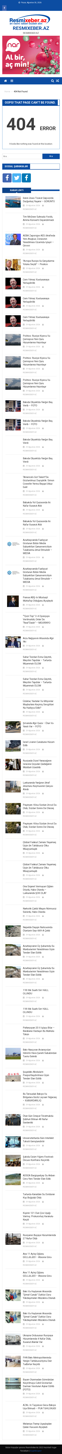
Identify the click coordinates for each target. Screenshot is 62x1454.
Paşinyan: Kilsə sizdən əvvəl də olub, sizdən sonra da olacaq (39, 806)
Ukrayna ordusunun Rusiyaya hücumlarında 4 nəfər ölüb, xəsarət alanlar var (38, 1338)
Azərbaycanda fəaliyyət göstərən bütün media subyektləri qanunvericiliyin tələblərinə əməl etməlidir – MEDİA (37, 547)
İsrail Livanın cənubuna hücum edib (38, 744)
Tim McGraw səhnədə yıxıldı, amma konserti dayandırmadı (38, 218)
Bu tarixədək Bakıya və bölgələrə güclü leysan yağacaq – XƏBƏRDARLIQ (40, 1097)
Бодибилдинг (36, 1451)
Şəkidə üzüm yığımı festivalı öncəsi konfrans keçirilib (38, 1158)
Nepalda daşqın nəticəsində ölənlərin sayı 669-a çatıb (37, 929)
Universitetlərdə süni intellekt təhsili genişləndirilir (38, 1140)
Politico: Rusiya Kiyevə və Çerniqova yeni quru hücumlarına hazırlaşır (36, 339)
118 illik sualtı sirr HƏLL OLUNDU (36, 992)
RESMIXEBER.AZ (31, 28)
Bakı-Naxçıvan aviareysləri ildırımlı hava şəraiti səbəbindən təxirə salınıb (40, 1053)
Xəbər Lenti (16, 190)
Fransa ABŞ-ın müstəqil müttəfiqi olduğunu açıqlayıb (38, 599)
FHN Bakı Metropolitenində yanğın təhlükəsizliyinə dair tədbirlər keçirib (37, 1361)
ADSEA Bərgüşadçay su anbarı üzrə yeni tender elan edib (39, 1177)
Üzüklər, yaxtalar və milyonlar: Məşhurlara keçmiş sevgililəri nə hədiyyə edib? (38, 704)
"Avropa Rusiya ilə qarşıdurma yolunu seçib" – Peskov (38, 262)
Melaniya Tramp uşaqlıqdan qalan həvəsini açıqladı (37, 1425)
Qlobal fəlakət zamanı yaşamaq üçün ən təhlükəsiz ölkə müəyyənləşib (39, 845)
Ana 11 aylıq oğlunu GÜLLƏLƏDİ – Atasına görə (37, 1255)
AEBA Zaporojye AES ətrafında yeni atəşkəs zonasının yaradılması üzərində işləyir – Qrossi (39, 240)
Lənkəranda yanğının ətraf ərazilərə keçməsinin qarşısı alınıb (38, 786)
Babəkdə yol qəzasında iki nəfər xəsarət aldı (37, 504)
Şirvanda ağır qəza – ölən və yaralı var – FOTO (38, 725)
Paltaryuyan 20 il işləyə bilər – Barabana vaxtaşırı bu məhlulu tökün (38, 1031)
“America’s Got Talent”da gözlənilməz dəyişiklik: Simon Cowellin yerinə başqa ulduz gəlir (38, 482)
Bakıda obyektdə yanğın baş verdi (38, 441)
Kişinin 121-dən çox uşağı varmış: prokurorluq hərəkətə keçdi (38, 1216)
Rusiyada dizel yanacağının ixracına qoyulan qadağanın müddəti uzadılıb (37, 764)
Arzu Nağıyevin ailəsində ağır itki (38, 640)
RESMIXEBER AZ (30, 209)
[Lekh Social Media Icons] (7, 177)
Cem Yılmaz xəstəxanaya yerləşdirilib (36, 281)
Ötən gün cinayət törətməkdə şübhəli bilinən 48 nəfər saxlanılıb (38, 1119)
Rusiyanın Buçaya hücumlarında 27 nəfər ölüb (39, 1237)
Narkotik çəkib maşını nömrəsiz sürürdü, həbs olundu (39, 910)
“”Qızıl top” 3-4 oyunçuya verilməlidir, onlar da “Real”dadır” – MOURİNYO (36, 619)
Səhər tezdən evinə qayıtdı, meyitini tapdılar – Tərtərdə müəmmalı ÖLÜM (37, 660)
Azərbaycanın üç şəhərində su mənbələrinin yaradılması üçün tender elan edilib (38, 949)
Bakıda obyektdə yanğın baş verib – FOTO (38, 404)
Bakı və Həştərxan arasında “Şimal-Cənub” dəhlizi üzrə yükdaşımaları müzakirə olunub (39, 1294)
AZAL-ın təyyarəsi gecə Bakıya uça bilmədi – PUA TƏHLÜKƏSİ (39, 1407)
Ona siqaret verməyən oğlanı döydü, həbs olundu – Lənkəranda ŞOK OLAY (38, 890)
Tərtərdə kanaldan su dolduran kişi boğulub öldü (39, 1196)
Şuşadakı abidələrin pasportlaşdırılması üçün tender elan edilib (36, 1075)
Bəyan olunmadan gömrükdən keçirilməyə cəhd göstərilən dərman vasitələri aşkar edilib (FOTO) (38, 1384)
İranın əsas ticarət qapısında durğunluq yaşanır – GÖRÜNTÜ (39, 200)
